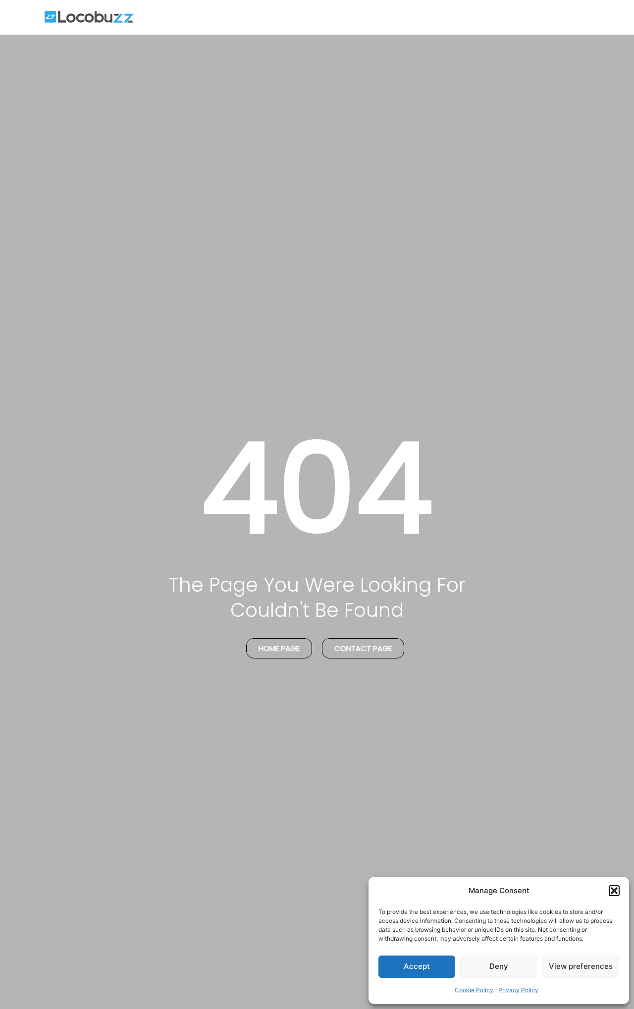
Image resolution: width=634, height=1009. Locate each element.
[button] (614, 891)
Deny (498, 966)
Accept (417, 966)
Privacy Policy (518, 990)
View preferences (581, 966)
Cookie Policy (474, 990)
